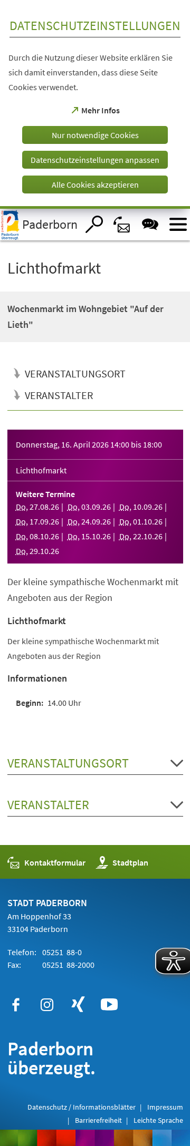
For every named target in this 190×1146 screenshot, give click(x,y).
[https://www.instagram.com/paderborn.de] (47, 1004)
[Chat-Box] (150, 224)
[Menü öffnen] (178, 224)
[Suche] (94, 224)
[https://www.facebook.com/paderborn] (15, 1004)
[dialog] (95, 104)
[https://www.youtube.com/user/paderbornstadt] (109, 1004)
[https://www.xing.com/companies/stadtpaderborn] (78, 1004)
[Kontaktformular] (122, 224)
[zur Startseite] (39, 224)
